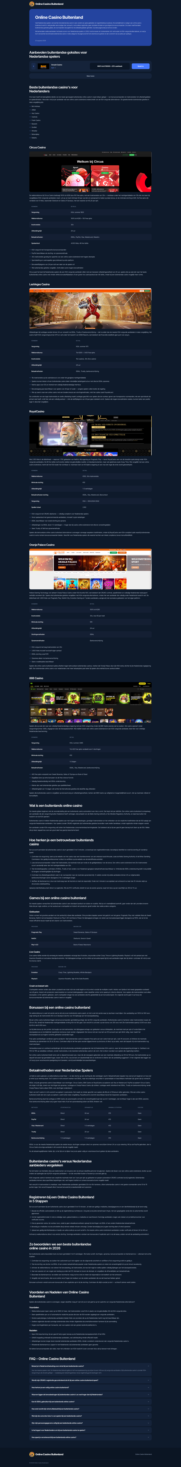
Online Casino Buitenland (143, 1454)
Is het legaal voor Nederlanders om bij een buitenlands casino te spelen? (58, 1430)
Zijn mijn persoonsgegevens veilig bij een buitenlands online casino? (57, 1423)
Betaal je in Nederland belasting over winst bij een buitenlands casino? (58, 1366)
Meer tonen (90, 76)
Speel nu (141, 66)
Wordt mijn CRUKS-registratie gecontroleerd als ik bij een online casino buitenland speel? (65, 1380)
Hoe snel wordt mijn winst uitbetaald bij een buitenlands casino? (55, 1409)
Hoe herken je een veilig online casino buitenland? (50, 1387)
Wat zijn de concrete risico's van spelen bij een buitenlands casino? (57, 1416)
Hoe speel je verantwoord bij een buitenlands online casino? (54, 1437)
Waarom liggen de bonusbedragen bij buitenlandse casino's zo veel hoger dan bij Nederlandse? (67, 1394)
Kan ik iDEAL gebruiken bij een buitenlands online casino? (53, 1402)
